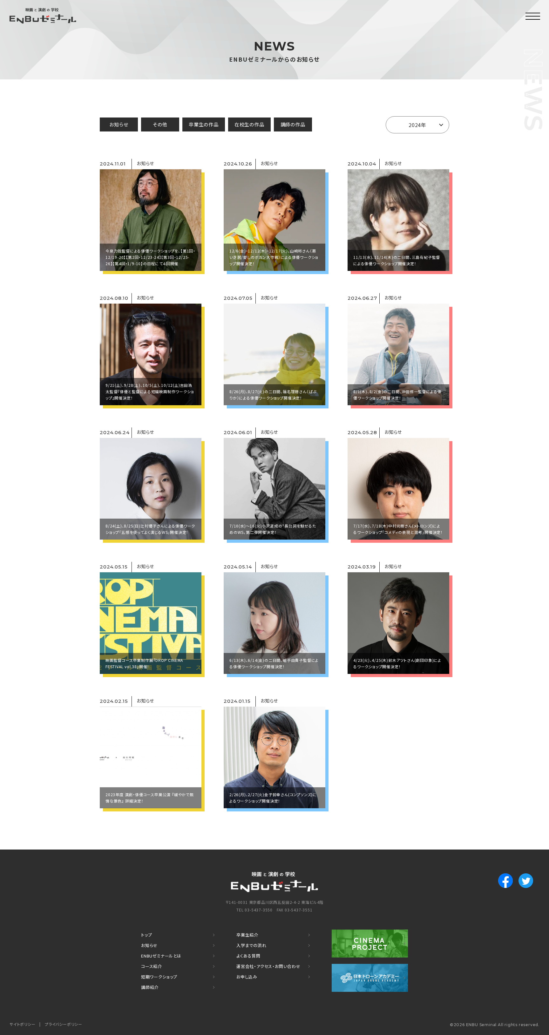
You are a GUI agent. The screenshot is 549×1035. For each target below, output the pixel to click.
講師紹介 (150, 987)
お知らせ (118, 124)
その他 (160, 124)
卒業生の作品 (204, 124)
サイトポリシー (23, 1024)
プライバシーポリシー (63, 1024)
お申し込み (246, 977)
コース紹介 (151, 966)
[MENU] (533, 16)
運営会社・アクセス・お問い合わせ (268, 966)
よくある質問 (248, 956)
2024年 (417, 125)
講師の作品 (293, 124)
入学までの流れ (251, 945)
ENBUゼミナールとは (161, 956)
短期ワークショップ (159, 977)
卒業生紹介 (247, 935)
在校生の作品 (249, 124)
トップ (146, 935)
